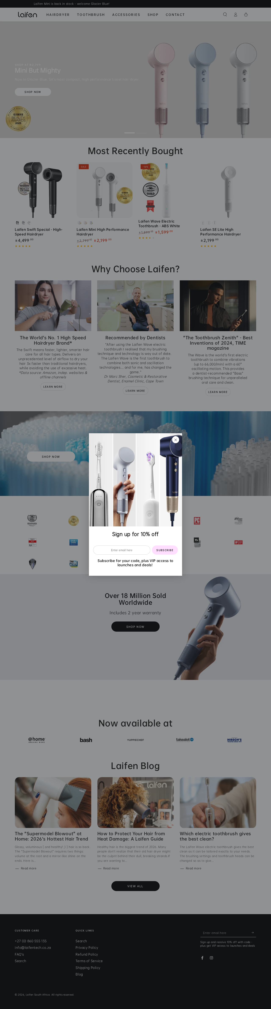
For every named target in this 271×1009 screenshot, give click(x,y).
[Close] (175, 439)
